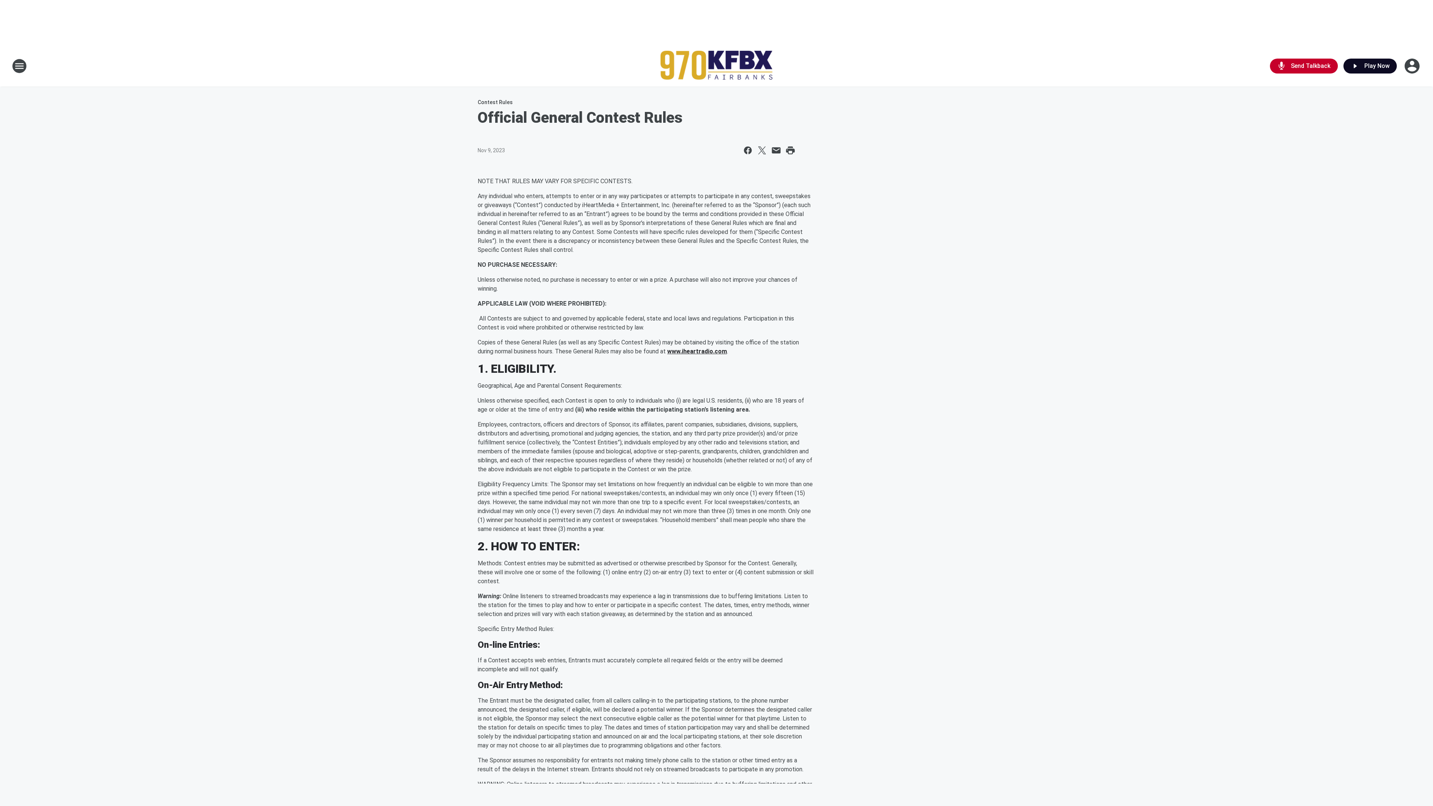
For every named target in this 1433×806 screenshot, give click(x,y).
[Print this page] (790, 150)
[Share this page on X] (762, 150)
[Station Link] (716, 66)
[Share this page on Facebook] (748, 150)
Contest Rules (495, 102)
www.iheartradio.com (697, 351)
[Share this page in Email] (776, 150)
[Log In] (1413, 66)
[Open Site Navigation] (19, 66)
